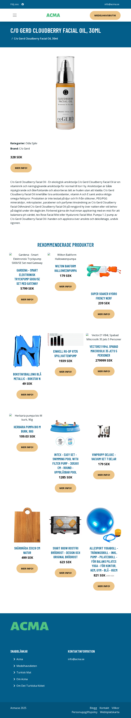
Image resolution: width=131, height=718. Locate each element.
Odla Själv (31, 143)
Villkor (115, 708)
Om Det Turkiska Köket (30, 685)
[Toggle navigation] (14, 15)
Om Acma (22, 679)
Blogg (93, 708)
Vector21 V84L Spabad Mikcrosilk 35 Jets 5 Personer (104, 350)
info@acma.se (112, 4)
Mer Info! (21, 168)
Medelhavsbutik (105, 15)
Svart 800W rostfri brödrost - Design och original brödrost (65, 552)
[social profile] (22, 4)
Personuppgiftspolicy (84, 712)
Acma (19, 659)
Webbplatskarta (109, 712)
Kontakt (104, 708)
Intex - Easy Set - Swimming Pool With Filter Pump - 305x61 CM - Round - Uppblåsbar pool (65, 463)
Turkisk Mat (23, 672)
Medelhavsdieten (26, 666)
